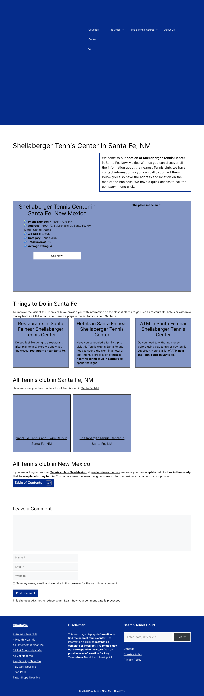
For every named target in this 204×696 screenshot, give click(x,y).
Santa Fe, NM (90, 388)
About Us (169, 29)
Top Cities (114, 29)
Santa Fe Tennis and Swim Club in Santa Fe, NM (41, 441)
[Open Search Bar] (89, 49)
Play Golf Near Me (24, 666)
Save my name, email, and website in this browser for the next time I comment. (67, 583)
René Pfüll (19, 672)
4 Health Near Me (24, 639)
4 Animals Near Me (25, 634)
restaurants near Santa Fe (47, 350)
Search (182, 637)
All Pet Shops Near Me (27, 650)
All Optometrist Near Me (28, 645)
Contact (92, 39)
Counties (93, 29)
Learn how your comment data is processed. (92, 600)
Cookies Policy (133, 654)
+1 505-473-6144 (61, 221)
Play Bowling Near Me (27, 661)
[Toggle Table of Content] (47, 483)
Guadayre (20, 625)
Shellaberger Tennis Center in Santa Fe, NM (102, 441)
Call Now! (57, 255)
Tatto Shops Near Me (26, 677)
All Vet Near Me (23, 655)
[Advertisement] (102, 102)
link (111, 657)
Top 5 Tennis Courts (142, 29)
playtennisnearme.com (105, 472)
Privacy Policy (132, 659)
